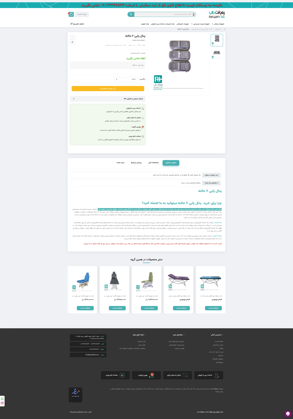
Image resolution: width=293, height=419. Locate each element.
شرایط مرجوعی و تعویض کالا (133, 98)
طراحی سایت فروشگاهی (84, 412)
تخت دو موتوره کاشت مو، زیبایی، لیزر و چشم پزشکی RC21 (161, 296)
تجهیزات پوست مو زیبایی (201, 24)
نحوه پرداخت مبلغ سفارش (176, 345)
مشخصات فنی (153, 162)
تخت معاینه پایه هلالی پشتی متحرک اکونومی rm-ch (195, 296)
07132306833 (95, 344)
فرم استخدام (141, 341)
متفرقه (130, 45)
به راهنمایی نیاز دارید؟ (211, 183)
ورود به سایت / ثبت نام (216, 352)
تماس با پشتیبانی (218, 345)
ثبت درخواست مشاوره (211, 175)
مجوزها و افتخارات (217, 359)
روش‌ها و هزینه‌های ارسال (176, 341)
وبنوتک (72, 412)
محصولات (218, 29)
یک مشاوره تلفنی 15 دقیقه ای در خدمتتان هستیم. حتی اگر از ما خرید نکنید (177, 175)
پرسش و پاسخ (136, 162)
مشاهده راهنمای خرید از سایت (191, 183)
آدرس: (102, 336)
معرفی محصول (170, 162)
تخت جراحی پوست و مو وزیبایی (202, 29)
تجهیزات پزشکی (219, 24)
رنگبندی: (142, 79)
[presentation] (69, 289)
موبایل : (101, 349)
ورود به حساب (81, 14)
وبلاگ (221, 348)
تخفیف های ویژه (78, 24)
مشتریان (220, 355)
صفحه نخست (219, 341)
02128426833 (85, 344)
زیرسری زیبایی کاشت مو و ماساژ (73, 296)
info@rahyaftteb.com (92, 355)
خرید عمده (120, 162)
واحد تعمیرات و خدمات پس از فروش (162, 24)
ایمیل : (102, 355)
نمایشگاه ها (219, 362)
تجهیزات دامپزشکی (183, 24)
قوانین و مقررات (179, 348)
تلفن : (102, 344)
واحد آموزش (145, 24)
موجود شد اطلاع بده (106, 88)
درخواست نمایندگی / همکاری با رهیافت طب (132, 348)
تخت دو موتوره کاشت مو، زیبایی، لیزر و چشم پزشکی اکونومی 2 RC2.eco (93, 296)
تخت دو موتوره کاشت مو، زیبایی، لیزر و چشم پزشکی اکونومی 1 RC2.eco (125, 296)
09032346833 (94, 349)
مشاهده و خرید (202, 308)
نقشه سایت (141, 345)
